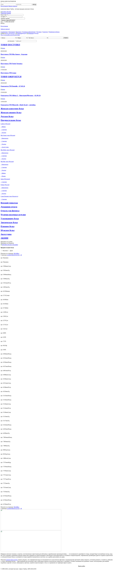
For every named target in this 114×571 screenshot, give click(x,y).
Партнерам (12, 32)
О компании (4, 32)
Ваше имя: (4, 15)
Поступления (4, 35)
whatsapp (35, 33)
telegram (24, 33)
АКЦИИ (4, 238)
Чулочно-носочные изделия (13, 215)
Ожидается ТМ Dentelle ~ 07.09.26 (13, 86)
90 (14, 253)
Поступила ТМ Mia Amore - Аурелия (14, 54)
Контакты (18, 32)
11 (14, 255)
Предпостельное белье (11, 120)
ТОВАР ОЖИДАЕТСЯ (11, 76)
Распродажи (16, 35)
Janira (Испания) (5, 179)
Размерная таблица (54, 32)
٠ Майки (3, 126)
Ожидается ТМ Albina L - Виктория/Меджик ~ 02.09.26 (21, 95)
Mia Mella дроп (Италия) (8, 150)
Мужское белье (8, 230)
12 (16, 255)
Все (18, 253)
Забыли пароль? (12, 6)
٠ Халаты (3, 132)
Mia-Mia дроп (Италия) (7, 161)
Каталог (10, 35)
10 (13, 255)
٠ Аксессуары (5, 147)
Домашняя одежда (9, 207)
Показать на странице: (7, 253)
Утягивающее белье (10, 218)
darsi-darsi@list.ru (10, 33)
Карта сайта (81, 566)
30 (21, 255)
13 (17, 255)
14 (18, 255)
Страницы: (4, 255)
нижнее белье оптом (12, 559)
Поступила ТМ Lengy (8, 73)
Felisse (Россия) (5, 184)
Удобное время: (5, 18)
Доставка (38, 32)
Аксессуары (6, 234)
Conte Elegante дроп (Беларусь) (9, 196)
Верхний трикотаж (9, 203)
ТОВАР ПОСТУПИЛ (10, 45)
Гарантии (45, 32)
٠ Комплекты (4, 138)
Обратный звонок (6, 13)
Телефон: (4, 16)
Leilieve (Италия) (5, 124)
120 (16, 253)
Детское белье (7, 116)
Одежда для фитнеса (10, 211)
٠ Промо (3, 176)
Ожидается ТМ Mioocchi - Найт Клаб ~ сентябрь (18, 105)
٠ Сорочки (4, 129)
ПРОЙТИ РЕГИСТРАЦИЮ (10, 245)
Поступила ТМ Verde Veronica (11, 63)
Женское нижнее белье (11, 112)
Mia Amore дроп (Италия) (8, 135)
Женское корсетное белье (12, 108)
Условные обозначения (28, 32)
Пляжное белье (7, 226)
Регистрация (4, 6)
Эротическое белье (9, 222)
